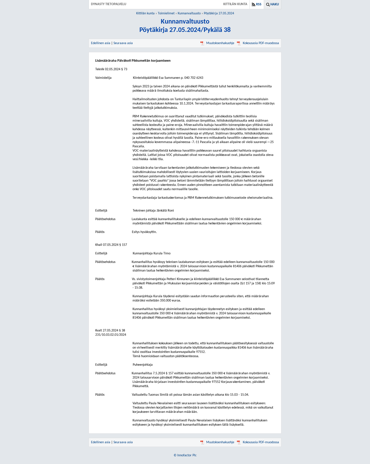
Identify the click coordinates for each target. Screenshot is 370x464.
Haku (274, 4)
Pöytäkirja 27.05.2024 (219, 13)
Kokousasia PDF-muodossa (261, 43)
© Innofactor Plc (185, 455)
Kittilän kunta (145, 13)
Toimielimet (166, 13)
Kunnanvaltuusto (189, 13)
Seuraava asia (123, 43)
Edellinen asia (100, 43)
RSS (258, 4)
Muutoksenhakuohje (220, 43)
